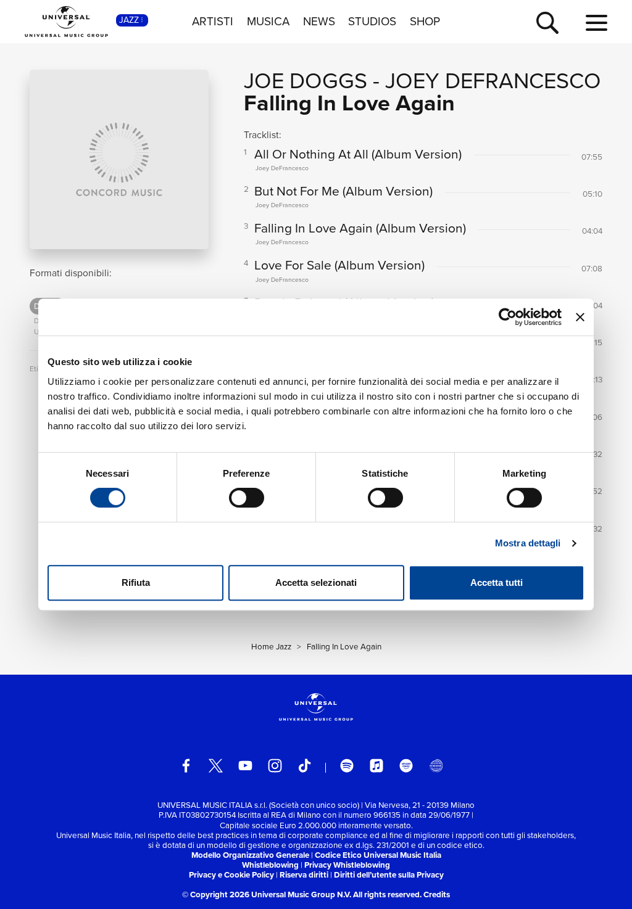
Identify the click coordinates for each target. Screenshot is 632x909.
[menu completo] (596, 23)
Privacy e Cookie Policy (231, 875)
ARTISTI (212, 21)
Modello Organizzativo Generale (250, 855)
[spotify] (347, 766)
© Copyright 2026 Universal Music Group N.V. (266, 894)
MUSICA (268, 21)
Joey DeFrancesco (493, 80)
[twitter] (216, 766)
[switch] (246, 498)
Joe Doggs (305, 80)
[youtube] (245, 766)
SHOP (425, 21)
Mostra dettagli (528, 543)
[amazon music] (406, 766)
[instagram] (275, 766)
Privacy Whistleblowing (347, 865)
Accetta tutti (496, 582)
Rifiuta (136, 582)
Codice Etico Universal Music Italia (378, 855)
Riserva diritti (304, 875)
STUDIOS (372, 21)
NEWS (319, 21)
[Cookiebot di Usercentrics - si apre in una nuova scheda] (508, 317)
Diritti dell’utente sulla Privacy (389, 875)
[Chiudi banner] (580, 317)
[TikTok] (305, 766)
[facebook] (186, 766)
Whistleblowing (270, 865)
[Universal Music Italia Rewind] (436, 766)
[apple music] (377, 766)
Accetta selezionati (316, 582)
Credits (436, 894)
